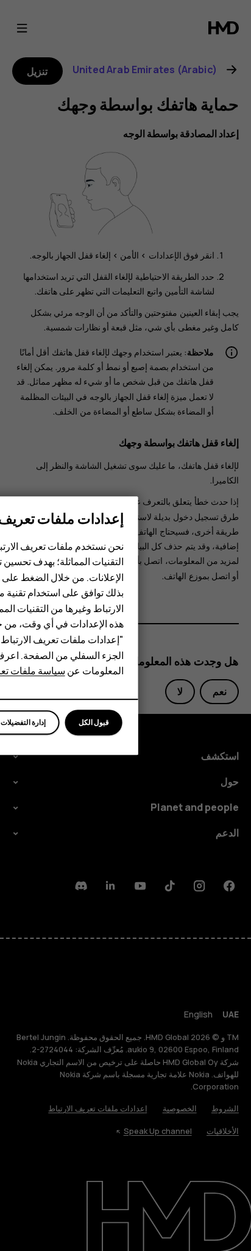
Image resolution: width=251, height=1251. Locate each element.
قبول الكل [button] (94, 722)
